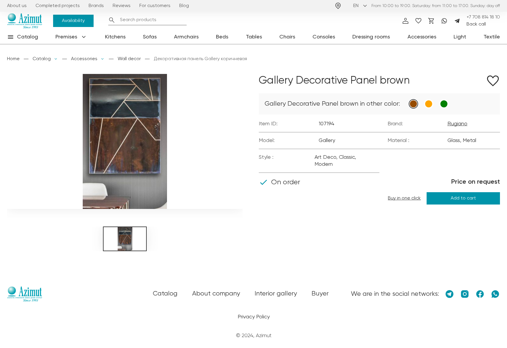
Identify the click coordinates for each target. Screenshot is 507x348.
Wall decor (129, 59)
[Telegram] (457, 20)
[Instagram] (464, 294)
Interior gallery (276, 293)
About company (216, 293)
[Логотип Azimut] (24, 20)
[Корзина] (431, 20)
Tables (254, 37)
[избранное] (418, 20)
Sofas (150, 37)
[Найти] (111, 19)
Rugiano (457, 123)
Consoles (323, 37)
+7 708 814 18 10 (483, 17)
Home (13, 59)
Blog (184, 6)
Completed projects (58, 6)
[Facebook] (480, 294)
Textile (492, 37)
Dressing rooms (371, 37)
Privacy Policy (254, 317)
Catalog (42, 59)
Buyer (320, 293)
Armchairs (186, 37)
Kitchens (115, 37)
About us (17, 6)
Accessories (422, 37)
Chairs (287, 37)
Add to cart (463, 198)
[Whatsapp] (444, 20)
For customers (154, 6)
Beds (222, 37)
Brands (96, 6)
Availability (73, 20)
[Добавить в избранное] (493, 82)
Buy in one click (404, 198)
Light (460, 37)
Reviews (122, 6)
